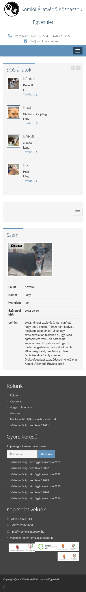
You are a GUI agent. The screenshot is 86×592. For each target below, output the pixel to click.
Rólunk (14, 395)
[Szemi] (30, 261)
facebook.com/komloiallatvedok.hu (32, 538)
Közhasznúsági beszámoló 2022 (29, 468)
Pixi (26, 165)
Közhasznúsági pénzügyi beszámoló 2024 (35, 498)
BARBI (28, 136)
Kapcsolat (16, 401)
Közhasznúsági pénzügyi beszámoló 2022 (35, 474)
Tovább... (29, 94)
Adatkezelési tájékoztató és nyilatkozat (33, 419)
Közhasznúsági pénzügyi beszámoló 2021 (35, 462)
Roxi (27, 107)
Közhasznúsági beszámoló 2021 (29, 425)
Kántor (29, 78)
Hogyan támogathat (21, 407)
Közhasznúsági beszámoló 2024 (29, 492)
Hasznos (15, 413)
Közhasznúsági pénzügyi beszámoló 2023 (35, 486)
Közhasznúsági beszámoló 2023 (29, 480)
